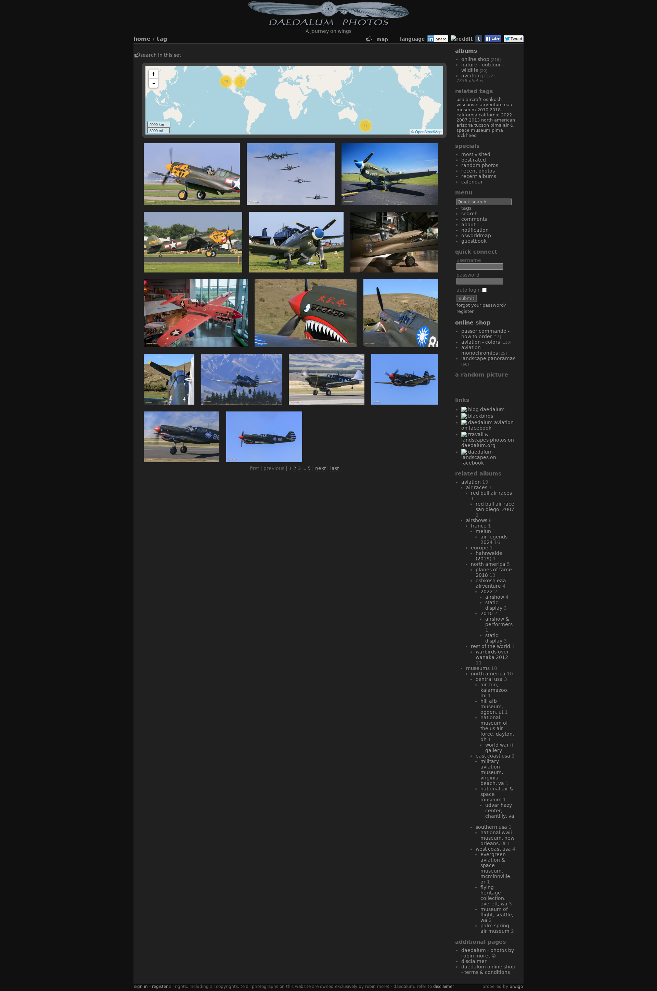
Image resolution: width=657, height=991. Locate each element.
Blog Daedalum (486, 409)
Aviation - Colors (480, 342)
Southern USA (491, 827)
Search (469, 213)
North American (498, 120)
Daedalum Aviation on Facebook (487, 425)
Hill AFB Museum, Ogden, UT (491, 706)
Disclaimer (474, 961)
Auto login (469, 290)
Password (467, 275)
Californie (489, 114)
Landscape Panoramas (488, 358)
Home (142, 39)
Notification (475, 230)
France (479, 526)
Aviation (471, 75)
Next (320, 468)
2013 (474, 120)
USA (460, 99)
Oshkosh (492, 99)
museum (466, 109)
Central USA (489, 679)
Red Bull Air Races (491, 493)
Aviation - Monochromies (479, 350)
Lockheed (466, 135)
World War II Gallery (499, 747)
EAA (508, 104)
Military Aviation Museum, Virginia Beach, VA (492, 772)
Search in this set (160, 55)
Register (465, 311)
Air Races (476, 487)
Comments (474, 219)
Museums (478, 668)
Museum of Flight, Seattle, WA (496, 914)
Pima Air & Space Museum (485, 128)
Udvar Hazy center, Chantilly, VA (499, 810)
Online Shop (475, 59)
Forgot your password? (481, 305)
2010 (482, 109)
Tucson (481, 125)
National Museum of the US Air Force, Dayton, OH (497, 728)
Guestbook (474, 241)
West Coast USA (493, 849)
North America (488, 564)
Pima (497, 130)
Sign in (141, 986)
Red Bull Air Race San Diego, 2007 (495, 506)
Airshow (494, 597)
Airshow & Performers (499, 621)
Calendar (472, 182)
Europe (479, 547)
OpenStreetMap (428, 131)
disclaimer (443, 986)
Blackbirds (480, 416)
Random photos (479, 165)
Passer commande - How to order (485, 333)
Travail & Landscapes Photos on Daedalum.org (487, 440)
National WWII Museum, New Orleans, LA (497, 838)
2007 (461, 120)
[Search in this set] (368, 39)
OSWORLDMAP (476, 235)
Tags (466, 208)
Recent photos (478, 171)
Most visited (475, 154)
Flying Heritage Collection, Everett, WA (493, 895)
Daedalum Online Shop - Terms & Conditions (488, 969)
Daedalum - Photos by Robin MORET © (487, 953)
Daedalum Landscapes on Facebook (478, 457)
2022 (506, 114)
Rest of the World (490, 646)
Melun (483, 531)
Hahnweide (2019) (489, 555)
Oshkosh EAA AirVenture (491, 583)
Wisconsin (467, 104)
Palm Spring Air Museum (495, 928)
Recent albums (478, 176)
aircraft (474, 99)
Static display (493, 605)
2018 (495, 109)
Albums (466, 51)
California (466, 114)
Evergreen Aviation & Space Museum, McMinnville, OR (496, 868)
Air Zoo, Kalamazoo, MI (494, 690)
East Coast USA (493, 756)
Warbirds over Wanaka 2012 (492, 654)
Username (468, 260)
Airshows (476, 520)
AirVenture (491, 104)
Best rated (473, 160)
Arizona (464, 125)
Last (334, 468)
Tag (162, 39)
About (468, 224)
